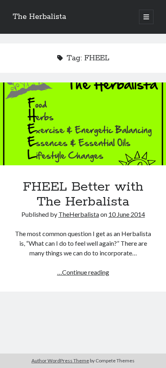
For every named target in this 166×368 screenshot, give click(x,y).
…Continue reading (83, 272)
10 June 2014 (126, 214)
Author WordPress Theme (60, 361)
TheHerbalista (78, 214)
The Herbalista (39, 17)
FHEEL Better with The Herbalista (83, 123)
